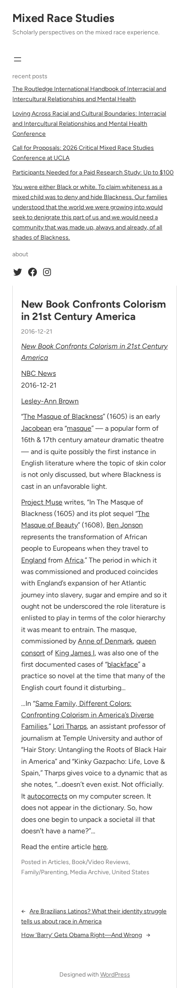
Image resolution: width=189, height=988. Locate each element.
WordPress (115, 974)
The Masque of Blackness (63, 416)
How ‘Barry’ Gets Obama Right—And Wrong (81, 935)
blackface (122, 664)
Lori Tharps (70, 726)
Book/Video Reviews (100, 862)
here (100, 847)
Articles (58, 862)
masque (79, 428)
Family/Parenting (44, 872)
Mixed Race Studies (63, 18)
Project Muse (41, 502)
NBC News (38, 373)
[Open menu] (17, 59)
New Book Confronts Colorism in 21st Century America (93, 310)
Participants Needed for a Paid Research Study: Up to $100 (93, 172)
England (33, 560)
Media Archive (89, 872)
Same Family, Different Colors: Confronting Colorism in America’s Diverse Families (87, 715)
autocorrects (47, 796)
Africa (74, 560)
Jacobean (36, 428)
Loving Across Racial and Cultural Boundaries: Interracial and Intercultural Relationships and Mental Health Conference (89, 124)
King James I (74, 653)
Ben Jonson (124, 525)
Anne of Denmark (105, 641)
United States (130, 872)
